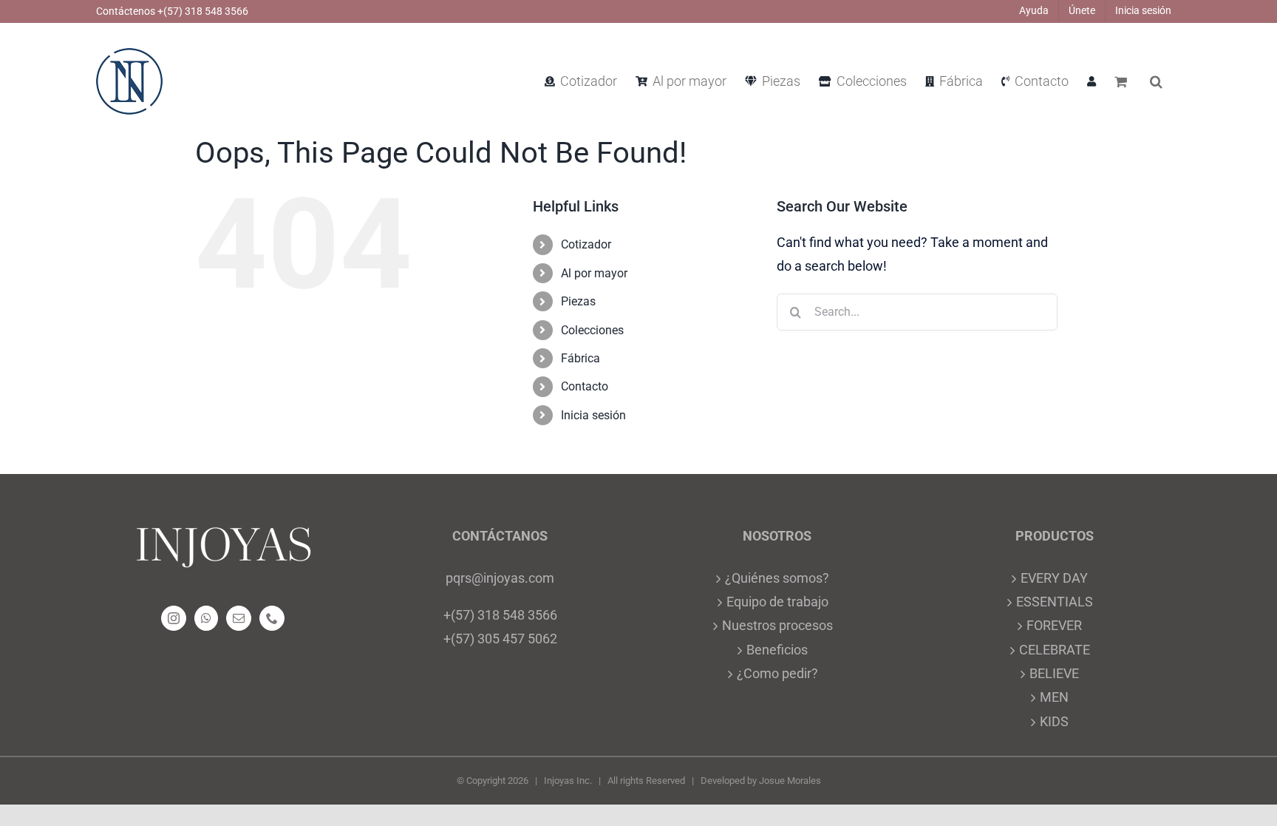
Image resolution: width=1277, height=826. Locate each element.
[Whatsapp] (206, 618)
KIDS (1054, 721)
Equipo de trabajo (777, 601)
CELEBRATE (1054, 649)
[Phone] (272, 618)
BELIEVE (1054, 673)
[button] (1156, 81)
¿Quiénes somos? (777, 578)
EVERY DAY (1054, 578)
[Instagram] (173, 618)
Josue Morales (790, 780)
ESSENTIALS (1054, 601)
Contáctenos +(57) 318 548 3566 (172, 11)
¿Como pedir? (777, 673)
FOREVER (1054, 625)
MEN (1054, 697)
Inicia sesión (593, 415)
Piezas (578, 301)
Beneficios (777, 649)
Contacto (584, 386)
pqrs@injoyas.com (500, 578)
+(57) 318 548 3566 (500, 615)
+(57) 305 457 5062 (500, 638)
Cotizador (586, 244)
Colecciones (592, 330)
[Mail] (238, 618)
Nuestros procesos (777, 625)
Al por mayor (594, 273)
